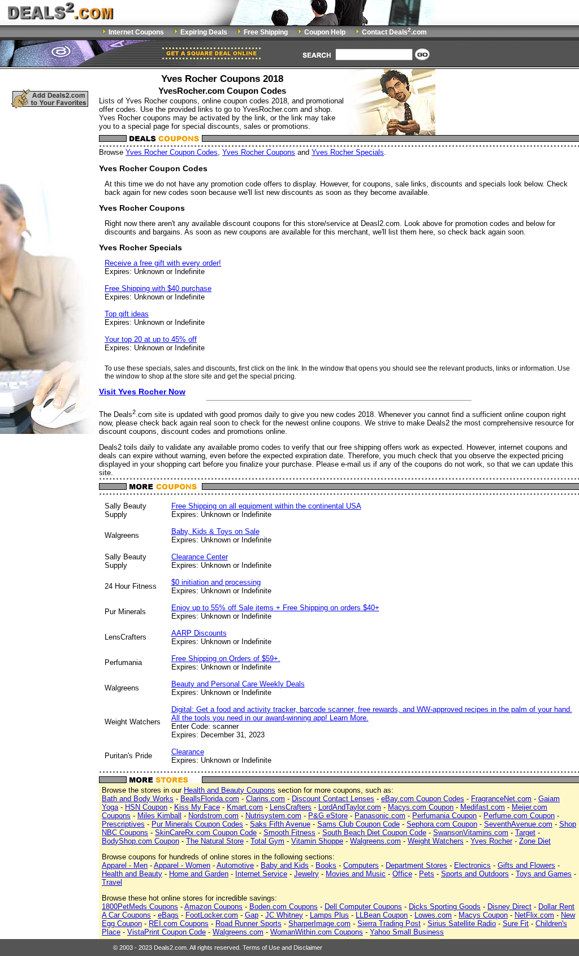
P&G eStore (328, 815)
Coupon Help (324, 32)
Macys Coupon (483, 915)
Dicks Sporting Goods (445, 906)
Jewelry (306, 874)
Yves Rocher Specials (348, 152)
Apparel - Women (182, 865)
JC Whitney (284, 915)
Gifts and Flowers (526, 865)
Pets (426, 874)
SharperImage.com (319, 923)
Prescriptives (123, 824)
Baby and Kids (285, 865)
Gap (251, 915)
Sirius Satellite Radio (461, 923)
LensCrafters (291, 807)
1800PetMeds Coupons (140, 906)
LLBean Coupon (382, 915)
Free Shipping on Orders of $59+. (225, 658)
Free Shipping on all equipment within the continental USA (266, 506)
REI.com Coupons (179, 923)
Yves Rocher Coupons (258, 152)
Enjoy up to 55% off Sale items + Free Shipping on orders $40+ (275, 607)
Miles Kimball (159, 815)
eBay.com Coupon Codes (422, 798)
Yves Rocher (491, 841)
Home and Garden (198, 874)
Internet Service (261, 874)
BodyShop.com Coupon (140, 841)
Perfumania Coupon (444, 815)
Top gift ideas (127, 314)
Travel (112, 882)
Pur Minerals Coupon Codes (197, 824)
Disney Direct (509, 906)
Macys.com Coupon (420, 807)
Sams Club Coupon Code (358, 824)
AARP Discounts (199, 633)
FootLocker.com (211, 915)
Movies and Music (356, 874)
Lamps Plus (329, 915)
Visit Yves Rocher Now (142, 391)
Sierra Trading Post (389, 923)
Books (326, 865)
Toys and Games (544, 874)
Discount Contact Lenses (333, 798)
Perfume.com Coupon (519, 815)
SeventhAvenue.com (518, 824)
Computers (361, 865)
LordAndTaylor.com (349, 807)
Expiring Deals (203, 32)
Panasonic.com (380, 815)
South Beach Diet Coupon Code (374, 832)
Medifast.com (482, 807)
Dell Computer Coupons (363, 906)
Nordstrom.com (213, 815)
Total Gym (267, 841)
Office (402, 874)
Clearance (187, 752)
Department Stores (416, 865)
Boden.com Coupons (283, 906)
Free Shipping (266, 32)
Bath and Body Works (138, 798)
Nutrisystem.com (273, 815)
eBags (168, 915)
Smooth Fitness (289, 832)
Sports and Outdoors (475, 874)
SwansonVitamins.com (470, 832)
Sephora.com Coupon (442, 824)
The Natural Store (215, 841)
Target (525, 832)
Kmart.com (245, 807)
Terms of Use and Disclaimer (282, 947)
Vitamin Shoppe (317, 841)
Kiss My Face (197, 807)
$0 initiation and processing (216, 582)
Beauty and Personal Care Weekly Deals (238, 684)
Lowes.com (433, 915)
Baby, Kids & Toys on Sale (215, 531)
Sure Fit (516, 923)
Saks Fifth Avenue (280, 824)
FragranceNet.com (501, 798)
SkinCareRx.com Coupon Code (206, 832)
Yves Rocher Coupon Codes (172, 152)
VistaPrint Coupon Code (166, 932)
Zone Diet (535, 841)
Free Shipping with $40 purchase (158, 288)
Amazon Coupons (213, 906)
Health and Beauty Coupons (229, 790)
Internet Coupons (136, 32)
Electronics (472, 865)
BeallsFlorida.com (209, 798)
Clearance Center (199, 557)
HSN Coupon (146, 807)
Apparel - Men (125, 865)
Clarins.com (265, 798)
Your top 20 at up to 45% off (151, 339)
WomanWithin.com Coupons (316, 932)
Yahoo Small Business (407, 932)
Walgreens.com (375, 841)
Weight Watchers (436, 841)
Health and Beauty (132, 874)
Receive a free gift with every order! (163, 263)
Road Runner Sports (248, 923)
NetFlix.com (534, 915)
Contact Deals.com (394, 32)
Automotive (235, 865)
